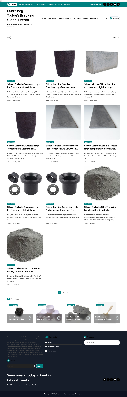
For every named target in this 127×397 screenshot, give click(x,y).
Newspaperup (68, 394)
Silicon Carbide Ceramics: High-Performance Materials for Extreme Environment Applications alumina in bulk (23, 212)
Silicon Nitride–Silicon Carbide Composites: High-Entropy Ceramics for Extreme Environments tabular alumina (100, 89)
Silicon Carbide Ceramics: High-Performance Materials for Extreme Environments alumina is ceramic (25, 89)
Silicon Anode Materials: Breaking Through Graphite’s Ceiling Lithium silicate (17, 320)
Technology (77, 18)
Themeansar (79, 394)
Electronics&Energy (65, 18)
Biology (85, 18)
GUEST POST (94, 18)
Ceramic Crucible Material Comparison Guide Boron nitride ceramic (45, 320)
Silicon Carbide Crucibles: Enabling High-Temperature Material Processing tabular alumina (60, 89)
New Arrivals (52, 18)
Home (44, 18)
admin (9, 100)
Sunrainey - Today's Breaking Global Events (20, 15)
